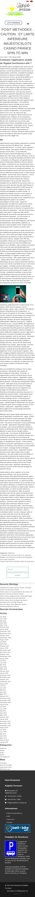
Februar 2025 (4, 646)
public (2, 752)
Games (2, 750)
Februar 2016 (4, 717)
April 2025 (3, 644)
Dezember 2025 (5, 631)
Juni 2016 (3, 709)
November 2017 (5, 677)
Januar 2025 (4, 648)
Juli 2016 (3, 707)
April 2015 (3, 736)
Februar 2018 (4, 671)
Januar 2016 (4, 719)
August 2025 (4, 640)
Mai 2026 (3, 621)
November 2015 (5, 723)
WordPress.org (5, 769)
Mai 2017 (3, 690)
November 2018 (5, 652)
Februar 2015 (4, 740)
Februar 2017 (4, 696)
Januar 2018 (4, 673)
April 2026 (3, 623)
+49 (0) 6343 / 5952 (14, 799)
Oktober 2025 (4, 635)
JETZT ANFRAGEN (13, 23)
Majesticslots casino (6, 113)
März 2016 (3, 715)
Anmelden (3, 763)
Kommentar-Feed (5, 767)
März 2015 (3, 738)
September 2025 (5, 638)
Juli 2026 (3, 617)
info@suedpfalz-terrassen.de (17, 803)
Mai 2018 (3, 665)
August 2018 (4, 658)
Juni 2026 (3, 619)
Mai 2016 (3, 711)
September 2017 (5, 681)
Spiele (2, 755)
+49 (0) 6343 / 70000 (14, 796)
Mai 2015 (3, 734)
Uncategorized (5, 757)
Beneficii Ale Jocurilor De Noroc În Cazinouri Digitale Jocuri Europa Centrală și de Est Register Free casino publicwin (16, 557)
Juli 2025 (3, 642)
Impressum (11, 819)
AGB (8, 816)
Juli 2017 (3, 686)
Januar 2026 (4, 629)
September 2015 (5, 725)
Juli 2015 (3, 730)
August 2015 (4, 727)
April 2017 (3, 692)
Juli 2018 (3, 661)
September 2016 (5, 702)
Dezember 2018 (5, 650)
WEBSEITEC (18, 894)
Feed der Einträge (6, 765)
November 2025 (5, 633)
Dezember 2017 (5, 675)
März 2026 (3, 625)
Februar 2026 (4, 627)
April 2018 (3, 667)
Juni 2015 (3, 732)
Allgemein (11, 553)
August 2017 (4, 684)
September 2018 (5, 656)
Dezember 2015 (5, 721)
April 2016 (3, 713)
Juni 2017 (3, 688)
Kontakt (9, 822)
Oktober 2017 (4, 679)
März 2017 (3, 694)
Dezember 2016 (5, 698)
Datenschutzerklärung (14, 813)
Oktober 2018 (4, 654)
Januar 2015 (4, 742)
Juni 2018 (3, 663)
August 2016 (4, 704)
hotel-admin (4, 57)
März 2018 (3, 669)
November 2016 (5, 700)
